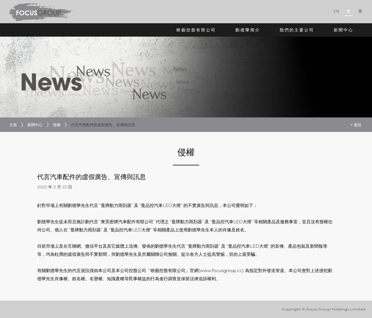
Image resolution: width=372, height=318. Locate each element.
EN (336, 11)
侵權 (56, 124)
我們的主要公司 (297, 30)
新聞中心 (343, 30)
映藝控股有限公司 (196, 30)
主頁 (13, 124)
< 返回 (355, 124)
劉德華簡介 (247, 30)
